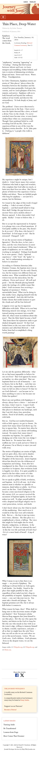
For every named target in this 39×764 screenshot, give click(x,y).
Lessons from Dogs (10, 732)
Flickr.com (8, 650)
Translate (33, 2)
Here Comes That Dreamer (13, 736)
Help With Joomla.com (28, 749)
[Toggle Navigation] (3, 17)
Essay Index (24, 700)
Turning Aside (9, 724)
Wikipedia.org (18, 647)
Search (26, 2)
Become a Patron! (10, 710)
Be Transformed (9, 728)
